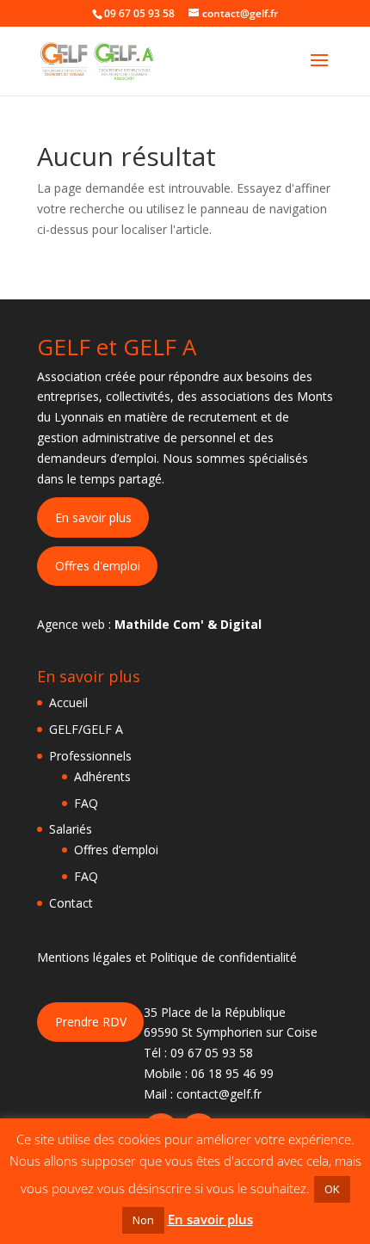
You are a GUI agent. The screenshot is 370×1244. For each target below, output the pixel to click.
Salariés (70, 829)
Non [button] (143, 1220)
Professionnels (90, 756)
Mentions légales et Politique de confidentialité (167, 957)
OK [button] (332, 1189)
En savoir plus (93, 517)
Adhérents (102, 776)
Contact (71, 903)
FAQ (86, 803)
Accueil (68, 702)
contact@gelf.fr (219, 1094)
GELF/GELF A (86, 729)
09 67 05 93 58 (211, 1052)
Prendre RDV (90, 1021)
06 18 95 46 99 (232, 1073)
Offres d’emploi (116, 849)
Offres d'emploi (97, 565)
